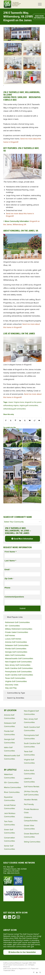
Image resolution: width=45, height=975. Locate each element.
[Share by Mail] (39, 420)
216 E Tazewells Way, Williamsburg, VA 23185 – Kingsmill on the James (19, 16)
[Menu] (39, 4)
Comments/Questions (14, 597)
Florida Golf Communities (15, 649)
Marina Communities (12, 787)
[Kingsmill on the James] (12, 49)
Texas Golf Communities (15, 678)
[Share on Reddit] (34, 420)
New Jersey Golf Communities (17, 665)
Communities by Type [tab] (16, 693)
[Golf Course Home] (18, 4)
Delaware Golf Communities (16, 645)
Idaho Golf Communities (15, 655)
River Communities (12, 792)
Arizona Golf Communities (16, 642)
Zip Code (9, 579)
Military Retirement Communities (18, 629)
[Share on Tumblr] (25, 420)
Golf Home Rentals (31, 786)
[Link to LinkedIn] (37, 972)
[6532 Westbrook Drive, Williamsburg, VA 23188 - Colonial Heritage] (31, 438)
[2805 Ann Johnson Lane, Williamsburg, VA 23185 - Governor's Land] (31, 475)
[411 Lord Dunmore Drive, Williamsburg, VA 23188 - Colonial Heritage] (12, 456)
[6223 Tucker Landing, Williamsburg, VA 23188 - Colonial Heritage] (12, 475)
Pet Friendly (29, 804)
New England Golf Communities (18, 662)
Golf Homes (10, 635)
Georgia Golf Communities (16, 652)
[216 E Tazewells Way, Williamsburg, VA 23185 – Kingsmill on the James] (21, 40)
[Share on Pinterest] (15, 420)
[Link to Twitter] (40, 972)
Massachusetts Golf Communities (19, 658)
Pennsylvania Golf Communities (18, 672)
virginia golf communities (28, 405)
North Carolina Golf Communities (19, 668)
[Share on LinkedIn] (20, 420)
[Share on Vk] (29, 420)
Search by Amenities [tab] (15, 698)
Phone (7, 588)
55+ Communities (12, 626)
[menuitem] (39, 4)
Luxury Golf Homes (13, 639)
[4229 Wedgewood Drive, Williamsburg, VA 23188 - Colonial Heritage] (31, 494)
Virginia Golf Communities (16, 681)
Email (7, 569)
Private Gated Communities (16, 632)
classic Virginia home (16, 402)
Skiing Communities (32, 842)
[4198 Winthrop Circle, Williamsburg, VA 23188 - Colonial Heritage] (31, 456)
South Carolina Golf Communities (19, 675)
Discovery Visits (11, 685)
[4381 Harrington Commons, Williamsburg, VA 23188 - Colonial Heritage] (12, 438)
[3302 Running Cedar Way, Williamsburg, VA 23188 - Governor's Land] (12, 494)
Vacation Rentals (30, 799)
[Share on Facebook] (5, 420)
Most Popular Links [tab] (15, 617)
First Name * (10, 552)
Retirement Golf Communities (17, 622)
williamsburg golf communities (14, 409)
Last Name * (10, 561)
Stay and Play (11, 688)
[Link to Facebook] (33, 972)
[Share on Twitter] (10, 420)
